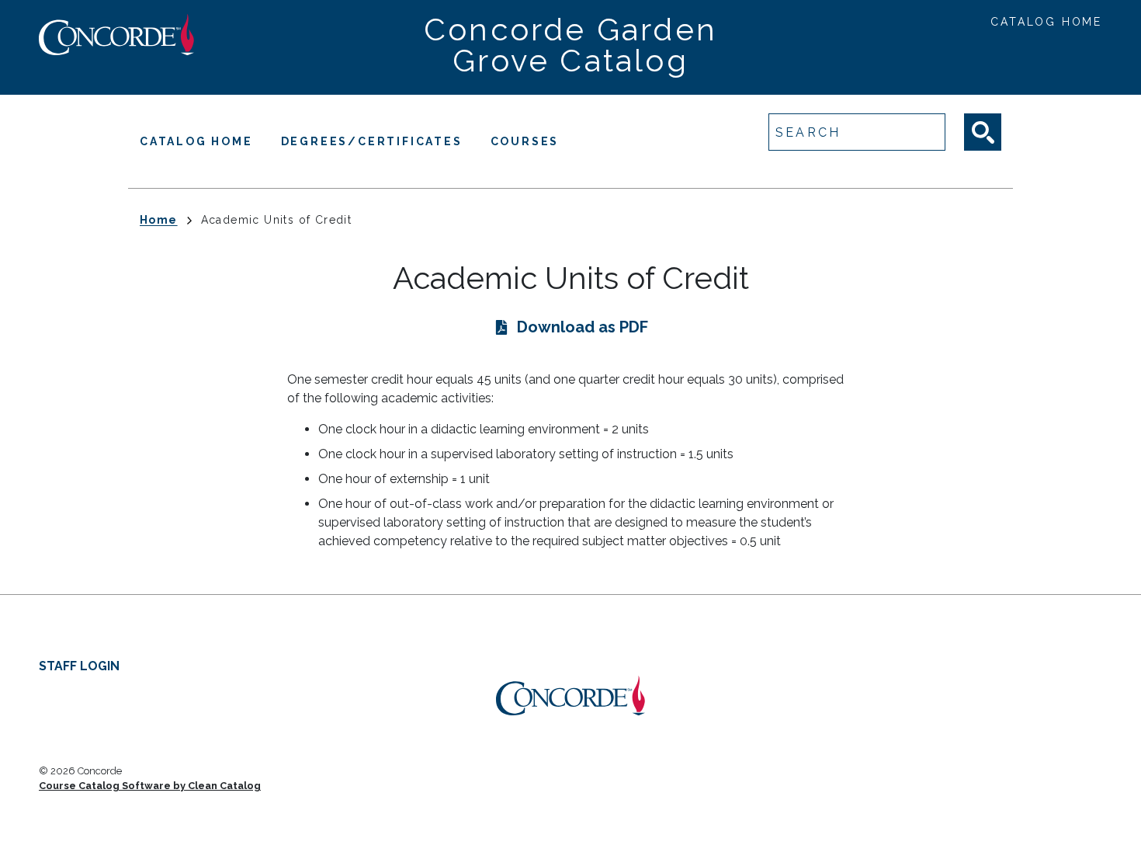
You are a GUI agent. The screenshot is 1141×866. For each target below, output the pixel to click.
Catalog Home (1046, 22)
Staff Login (79, 666)
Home (159, 220)
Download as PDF (582, 327)
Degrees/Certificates (372, 141)
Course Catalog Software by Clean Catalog (150, 785)
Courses (525, 141)
